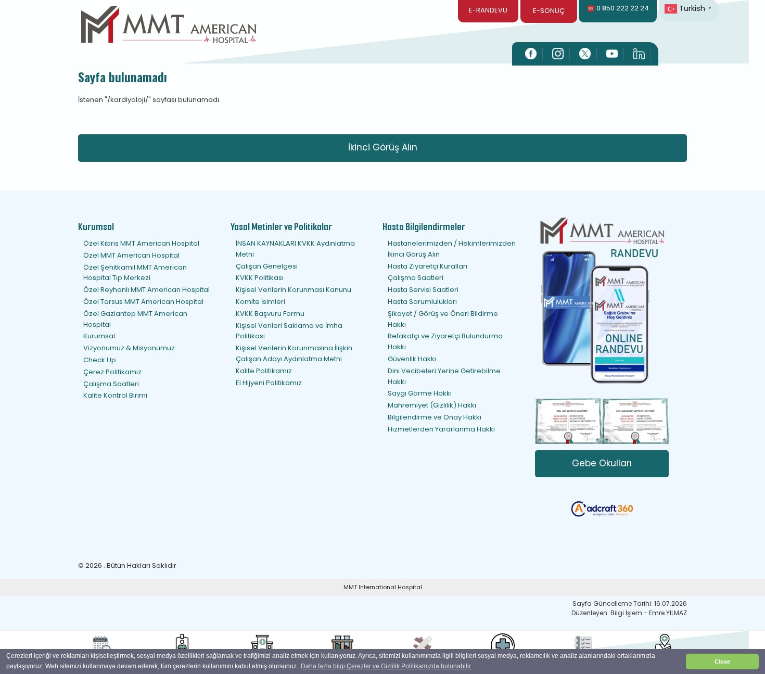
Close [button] (722, 661)
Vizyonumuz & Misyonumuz (129, 348)
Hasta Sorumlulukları (422, 302)
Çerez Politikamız (112, 372)
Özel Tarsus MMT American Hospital (143, 302)
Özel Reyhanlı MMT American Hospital (146, 290)
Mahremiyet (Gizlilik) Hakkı (432, 405)
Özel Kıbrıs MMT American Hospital (141, 243)
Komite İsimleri (260, 302)
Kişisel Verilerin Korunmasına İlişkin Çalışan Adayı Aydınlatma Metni (294, 353)
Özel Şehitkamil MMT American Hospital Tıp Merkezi (135, 272)
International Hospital (390, 587)
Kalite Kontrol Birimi (115, 395)
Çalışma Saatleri (111, 384)
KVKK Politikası (260, 278)
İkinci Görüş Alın (382, 147)
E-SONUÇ (549, 11)
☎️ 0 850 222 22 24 (617, 8)
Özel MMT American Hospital (131, 255)
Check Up (99, 360)
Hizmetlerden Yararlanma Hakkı (441, 429)
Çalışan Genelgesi (267, 266)
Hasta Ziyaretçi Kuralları (427, 266)
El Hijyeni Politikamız (269, 383)
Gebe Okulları (602, 463)
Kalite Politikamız (264, 371)
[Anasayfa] (169, 26)
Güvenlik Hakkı (412, 359)
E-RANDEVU (488, 10)
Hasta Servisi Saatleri (423, 290)
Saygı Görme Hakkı (420, 393)
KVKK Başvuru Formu (270, 314)
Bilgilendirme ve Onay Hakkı (434, 417)
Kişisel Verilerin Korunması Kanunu (293, 290)
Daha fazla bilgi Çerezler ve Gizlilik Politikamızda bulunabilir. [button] (386, 666)
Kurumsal (99, 336)
